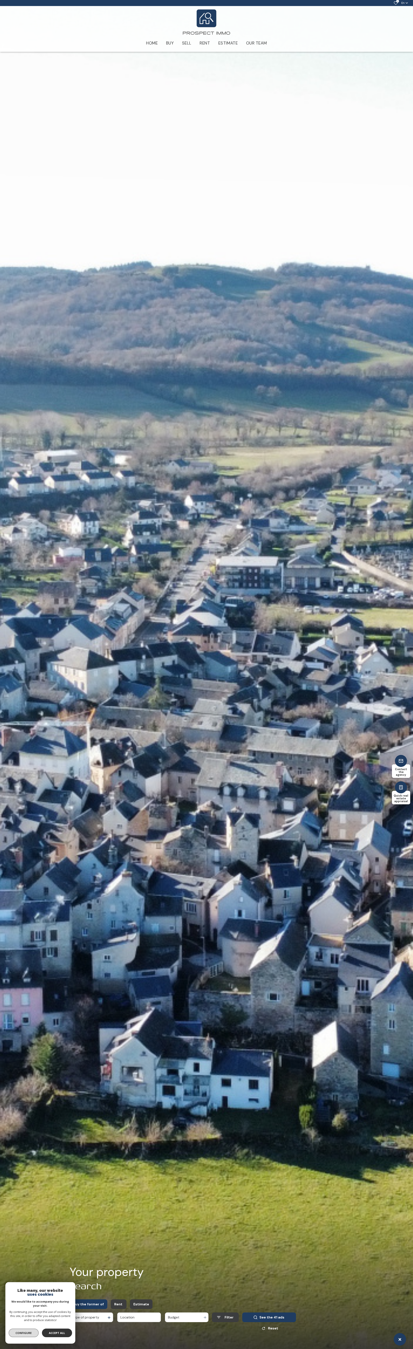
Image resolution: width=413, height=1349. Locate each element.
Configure (24, 1333)
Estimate (141, 1304)
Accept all (57, 1333)
